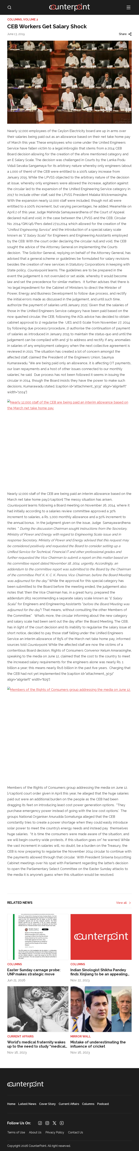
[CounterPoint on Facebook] (40, 1123)
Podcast (103, 1104)
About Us (35, 1132)
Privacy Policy (54, 1132)
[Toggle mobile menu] (128, 7)
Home (11, 1104)
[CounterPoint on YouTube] (62, 1123)
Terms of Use (16, 1132)
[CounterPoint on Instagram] (47, 1123)
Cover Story (47, 1104)
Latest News (27, 1104)
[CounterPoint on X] (54, 1123)
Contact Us (75, 1132)
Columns (88, 1104)
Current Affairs (69, 1104)
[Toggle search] (9, 7)
